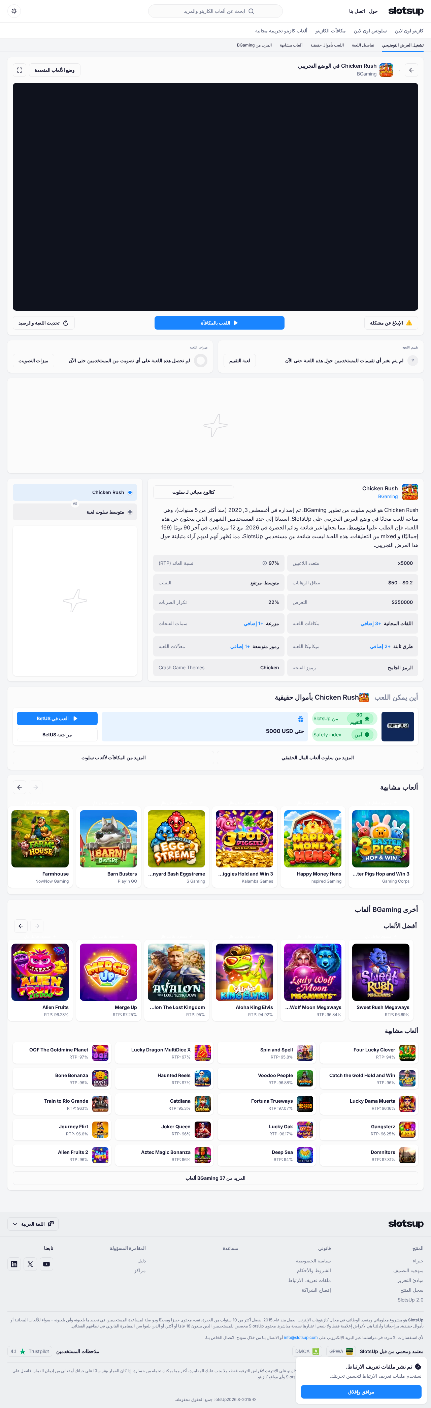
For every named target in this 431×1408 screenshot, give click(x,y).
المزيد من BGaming (254, 45)
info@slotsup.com (301, 1337)
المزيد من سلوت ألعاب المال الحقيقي (317, 757)
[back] (411, 70)
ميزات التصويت (33, 360)
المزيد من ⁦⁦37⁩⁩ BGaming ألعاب (215, 1178)
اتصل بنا (357, 11)
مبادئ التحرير (410, 1280)
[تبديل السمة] (14, 11)
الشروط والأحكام (314, 1270)
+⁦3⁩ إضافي (371, 623)
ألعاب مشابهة (291, 45)
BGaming (388, 496)
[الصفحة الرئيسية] (406, 11)
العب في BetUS (53, 718)
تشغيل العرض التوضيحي (403, 45)
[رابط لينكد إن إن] (14, 1264)
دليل (141, 1260)
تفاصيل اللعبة (363, 45)
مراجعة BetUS (57, 734)
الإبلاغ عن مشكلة (386, 323)
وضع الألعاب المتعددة (55, 70)
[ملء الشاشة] (19, 70)
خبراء (418, 1260)
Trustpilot (29, 1351)
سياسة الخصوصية (313, 1260)
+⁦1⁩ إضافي (253, 623)
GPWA (336, 1351)
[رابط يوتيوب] (46, 1264)
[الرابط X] (30, 1264)
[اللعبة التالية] (19, 787)
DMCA (302, 1351)
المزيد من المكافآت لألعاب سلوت (113, 757)
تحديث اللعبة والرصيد (39, 323)
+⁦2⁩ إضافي (380, 646)
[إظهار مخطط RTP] (265, 563)
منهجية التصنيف (408, 1270)
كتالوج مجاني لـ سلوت (193, 492)
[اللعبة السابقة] (35, 787)
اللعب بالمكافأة (215, 323)
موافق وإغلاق (361, 1392)
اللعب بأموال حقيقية (327, 45)
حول (373, 11)
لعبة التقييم (239, 360)
